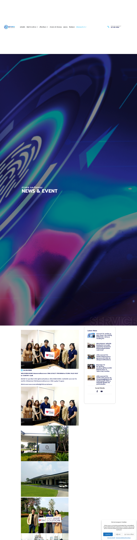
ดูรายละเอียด (129, 534)
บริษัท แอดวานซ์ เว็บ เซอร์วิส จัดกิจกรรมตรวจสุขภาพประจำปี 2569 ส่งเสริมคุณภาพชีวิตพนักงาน (103, 357)
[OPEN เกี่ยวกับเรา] (47, 27)
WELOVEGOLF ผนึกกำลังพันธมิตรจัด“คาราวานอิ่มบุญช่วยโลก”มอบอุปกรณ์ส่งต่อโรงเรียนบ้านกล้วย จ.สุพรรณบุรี (103, 347)
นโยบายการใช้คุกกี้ (111, 538)
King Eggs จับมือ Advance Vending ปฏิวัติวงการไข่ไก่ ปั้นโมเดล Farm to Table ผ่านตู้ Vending (104, 368)
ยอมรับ (108, 534)
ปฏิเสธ (118, 534)
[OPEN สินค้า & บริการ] (37, 27)
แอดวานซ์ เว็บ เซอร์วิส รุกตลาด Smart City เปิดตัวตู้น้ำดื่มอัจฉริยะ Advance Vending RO (104, 336)
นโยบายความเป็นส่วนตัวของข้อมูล (123, 538)
